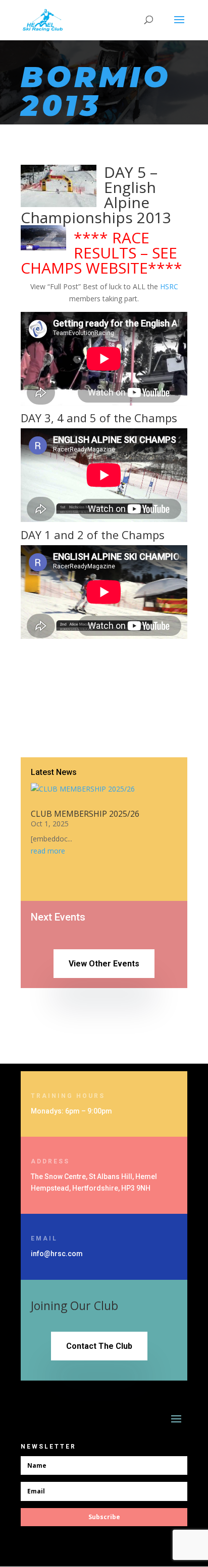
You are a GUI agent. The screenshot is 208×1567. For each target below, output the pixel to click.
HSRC (169, 286)
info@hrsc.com (57, 1254)
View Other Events (104, 963)
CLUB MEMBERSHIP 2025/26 (85, 813)
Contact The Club (99, 1346)
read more (48, 851)
